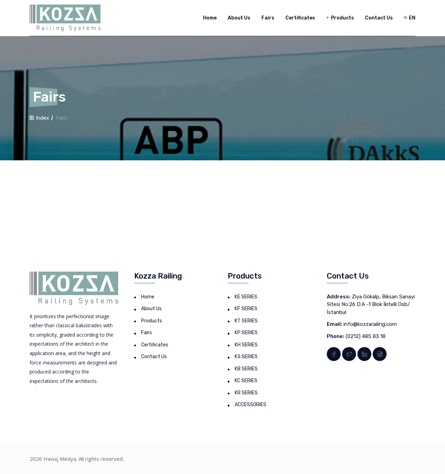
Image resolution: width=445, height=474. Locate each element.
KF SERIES (246, 309)
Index (41, 118)
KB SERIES (246, 369)
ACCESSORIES (250, 405)
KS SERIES (246, 357)
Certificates (300, 18)
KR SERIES (246, 393)
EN (411, 18)
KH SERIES (246, 345)
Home (210, 18)
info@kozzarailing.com (370, 324)
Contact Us (379, 18)
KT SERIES (246, 321)
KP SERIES (246, 333)
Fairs (267, 18)
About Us (239, 18)
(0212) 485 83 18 (366, 336)
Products (342, 18)
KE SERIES (246, 297)
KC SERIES (246, 381)
